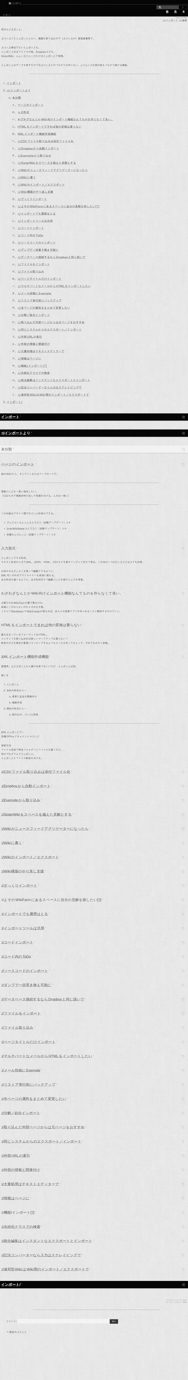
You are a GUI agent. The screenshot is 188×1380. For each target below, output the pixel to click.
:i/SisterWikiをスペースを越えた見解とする (47, 162)
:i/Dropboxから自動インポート (38, 148)
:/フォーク (86, 65)
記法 (22, 696)
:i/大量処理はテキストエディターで (41, 351)
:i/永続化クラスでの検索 (34, 372)
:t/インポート (170, 20)
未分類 (16, 97)
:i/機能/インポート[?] (32, 365)
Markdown (17, 611)
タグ (11, 643)
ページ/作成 (31, 714)
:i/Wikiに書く (27, 177)
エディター (17, 571)
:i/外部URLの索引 (30, 336)
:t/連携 (183, 20)
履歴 (40, 38)
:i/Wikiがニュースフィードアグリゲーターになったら (53, 170)
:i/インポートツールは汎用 (35, 220)
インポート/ (15, 402)
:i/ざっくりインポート (32, 199)
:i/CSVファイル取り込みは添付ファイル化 (45, 141)
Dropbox (41, 52)
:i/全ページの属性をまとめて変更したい (44, 307)
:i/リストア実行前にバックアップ (39, 300)
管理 (3, 666)
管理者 (81, 38)
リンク (71, 579)
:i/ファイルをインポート (34, 264)
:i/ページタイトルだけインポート (39, 278)
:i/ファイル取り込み (31, 271)
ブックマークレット (18, 522)
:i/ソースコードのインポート (37, 242)
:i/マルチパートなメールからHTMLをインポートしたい (54, 286)
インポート (17, 3)
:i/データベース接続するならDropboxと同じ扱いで (51, 257)
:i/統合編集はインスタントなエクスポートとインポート (54, 380)
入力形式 (23, 112)
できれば (40, 625)
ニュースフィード (26, 56)
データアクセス (123, 562)
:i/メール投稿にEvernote (34, 293)
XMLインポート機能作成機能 (37, 133)
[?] (99, 900)
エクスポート (13, 29)
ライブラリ (35, 522)
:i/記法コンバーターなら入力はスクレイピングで (50, 387)
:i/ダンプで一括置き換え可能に (38, 249)
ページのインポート (31, 104)
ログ (11, 754)
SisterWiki (7, 56)
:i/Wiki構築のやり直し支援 (35, 191)
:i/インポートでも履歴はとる (37, 213)
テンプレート (19, 534)
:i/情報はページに (29, 358)
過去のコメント (18, 1332)
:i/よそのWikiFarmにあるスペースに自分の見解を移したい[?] (59, 206)
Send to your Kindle (181, 17)
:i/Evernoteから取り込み (34, 155)
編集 (35, 571)
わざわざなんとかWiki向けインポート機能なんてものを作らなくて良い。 (66, 119)
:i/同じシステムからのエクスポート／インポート (50, 329)
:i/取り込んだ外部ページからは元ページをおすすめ (51, 322)
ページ (6, 464)
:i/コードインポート (31, 228)
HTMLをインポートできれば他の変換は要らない (49, 126)
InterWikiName (16, 528)
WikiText (19, 603)
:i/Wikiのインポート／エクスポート (41, 184)
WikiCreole (33, 611)
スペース (6, 38)
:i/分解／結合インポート (34, 315)
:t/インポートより (19, 90)
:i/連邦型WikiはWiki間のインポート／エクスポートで (53, 394)
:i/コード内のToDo (30, 235)
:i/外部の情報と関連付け (34, 343)
